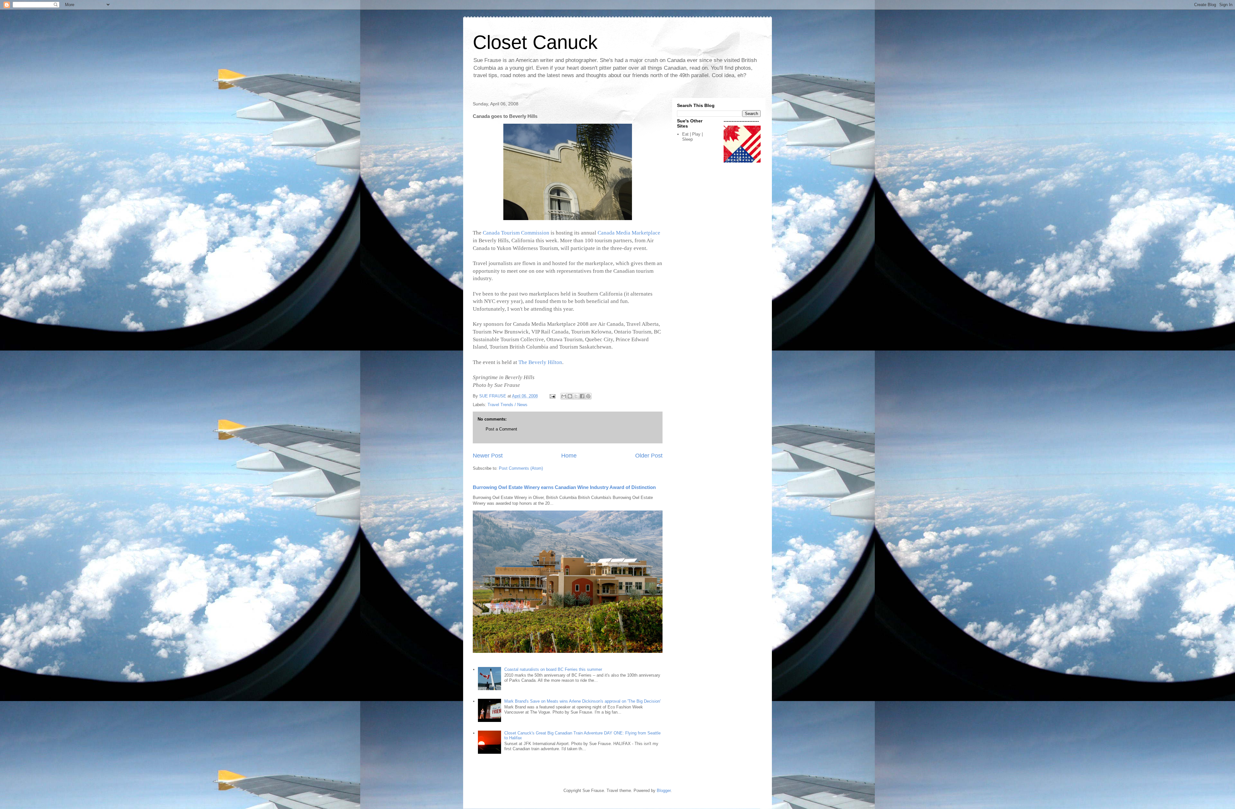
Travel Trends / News (507, 404)
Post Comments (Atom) (521, 468)
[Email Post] (552, 396)
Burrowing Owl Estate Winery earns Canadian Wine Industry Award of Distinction (564, 487)
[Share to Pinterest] (588, 396)
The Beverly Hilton (540, 362)
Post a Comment (501, 429)
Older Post (649, 455)
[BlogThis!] (570, 396)
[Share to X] (576, 396)
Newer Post (488, 455)
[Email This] (564, 396)
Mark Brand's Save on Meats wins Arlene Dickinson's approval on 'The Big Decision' (582, 701)
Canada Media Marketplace (629, 233)
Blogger (664, 790)
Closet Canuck (535, 42)
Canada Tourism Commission (516, 233)
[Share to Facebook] (582, 396)
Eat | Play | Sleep (692, 137)
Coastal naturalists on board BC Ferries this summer (553, 669)
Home (569, 455)
